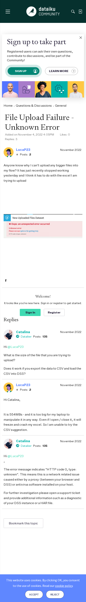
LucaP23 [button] (23, 150)
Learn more (58, 71)
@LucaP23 (16, 347)
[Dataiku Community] (43, 11)
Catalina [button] (23, 332)
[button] (80, 37)
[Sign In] (80, 11)
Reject (55, 594)
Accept (34, 594)
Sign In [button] (30, 312)
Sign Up (21, 71)
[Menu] (7, 11)
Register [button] (54, 312)
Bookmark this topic (23, 523)
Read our (57, 586)
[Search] (73, 11)
